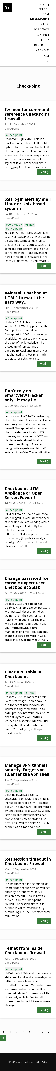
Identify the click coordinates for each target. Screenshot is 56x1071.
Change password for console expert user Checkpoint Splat (27, 583)
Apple (45, 13)
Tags (45, 55)
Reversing (41, 45)
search (43, 9)
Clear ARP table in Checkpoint (23, 674)
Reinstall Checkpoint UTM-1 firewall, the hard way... (26, 297)
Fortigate (41, 29)
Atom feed (33, 1062)
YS (7, 7)
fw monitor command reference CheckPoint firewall (27, 114)
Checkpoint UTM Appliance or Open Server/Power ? (24, 493)
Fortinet (42, 34)
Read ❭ (44, 172)
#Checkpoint (14, 135)
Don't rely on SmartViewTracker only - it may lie (24, 395)
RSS (46, 61)
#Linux (29, 224)
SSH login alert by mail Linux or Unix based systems (28, 203)
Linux (45, 40)
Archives (42, 50)
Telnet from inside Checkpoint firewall (25, 950)
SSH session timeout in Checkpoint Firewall (28, 861)
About (44, 5)
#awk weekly (14, 224)
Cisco (45, 24)
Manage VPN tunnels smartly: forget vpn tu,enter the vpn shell (27, 769)
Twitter (45, 1062)
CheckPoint (39, 19)
